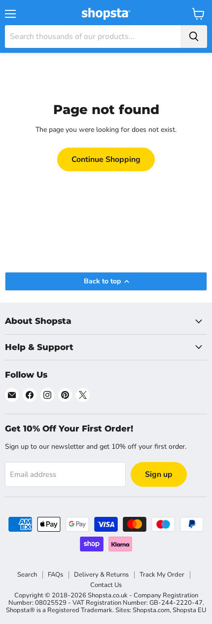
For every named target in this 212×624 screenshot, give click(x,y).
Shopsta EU (189, 610)
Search (27, 574)
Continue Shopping (106, 159)
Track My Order (162, 574)
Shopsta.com (151, 610)
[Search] (193, 36)
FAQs (55, 574)
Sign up (159, 474)
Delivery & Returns (101, 574)
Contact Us (106, 585)
